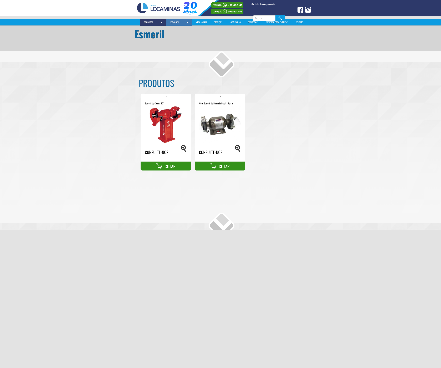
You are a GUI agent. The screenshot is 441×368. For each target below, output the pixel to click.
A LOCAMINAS (201, 22)
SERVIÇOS (218, 22)
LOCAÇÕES (179, 22)
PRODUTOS (153, 22)
